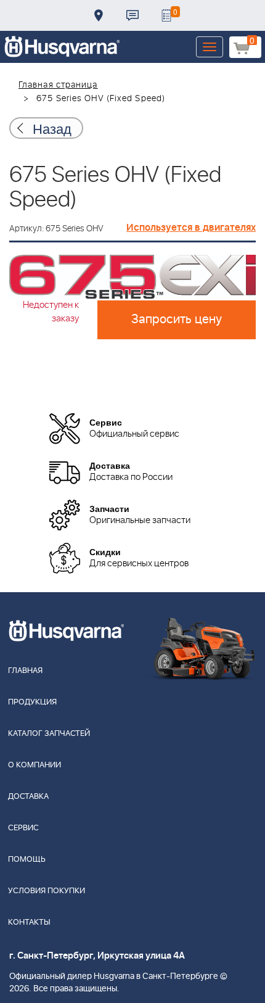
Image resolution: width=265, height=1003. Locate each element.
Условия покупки (46, 891)
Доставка (98, 15)
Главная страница (58, 85)
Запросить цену (176, 319)
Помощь (27, 859)
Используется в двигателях (191, 227)
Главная (25, 671)
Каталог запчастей (49, 734)
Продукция (32, 702)
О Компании (34, 765)
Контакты (132, 15)
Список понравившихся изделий (166, 15)
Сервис (23, 828)
